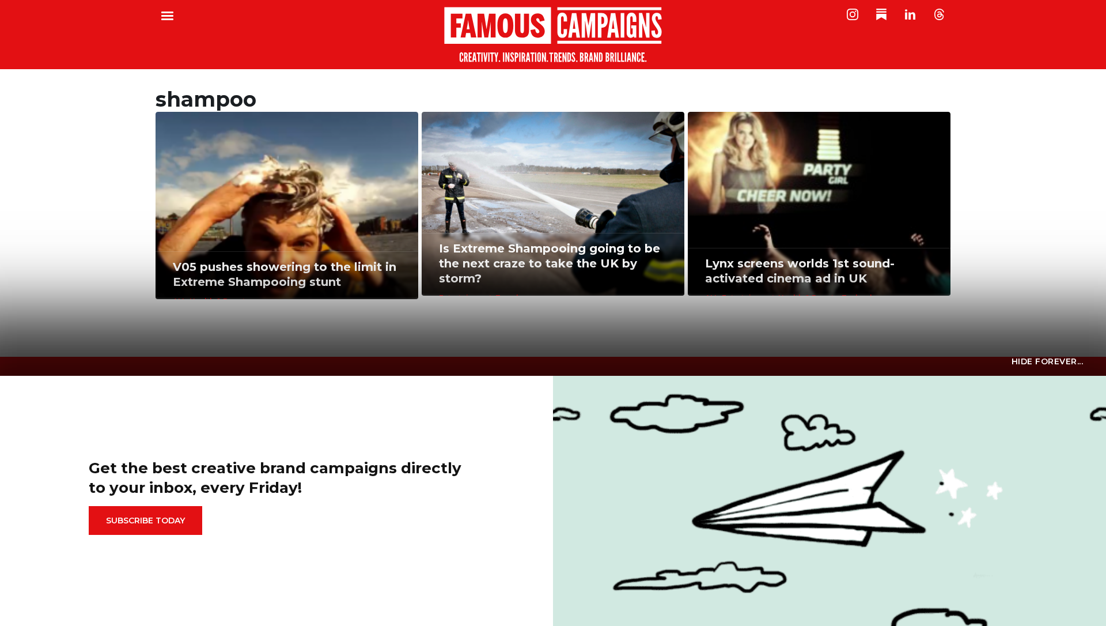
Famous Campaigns (553, 34)
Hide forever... (1048, 361)
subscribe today (145, 520)
